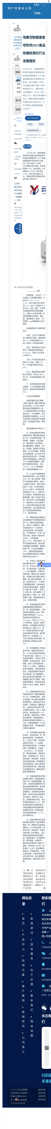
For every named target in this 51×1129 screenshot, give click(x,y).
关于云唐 (31, 977)
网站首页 (9, 28)
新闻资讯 (23, 28)
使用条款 (42, 1093)
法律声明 (42, 1096)
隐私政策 (42, 1090)
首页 (23, 921)
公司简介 (26, 28)
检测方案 (16, 28)
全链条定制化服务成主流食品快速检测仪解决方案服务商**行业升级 (28, 879)
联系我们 (20, 228)
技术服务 (31, 951)
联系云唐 (30, 28)
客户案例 (19, 28)
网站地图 (31, 1028)
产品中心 (12, 28)
